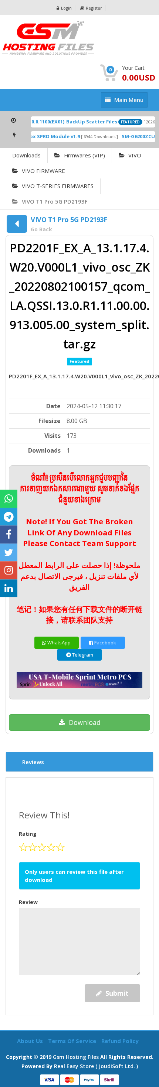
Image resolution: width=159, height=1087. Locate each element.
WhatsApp (58, 642)
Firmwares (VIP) (84, 155)
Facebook (104, 642)
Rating (28, 833)
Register (94, 8)
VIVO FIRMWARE (43, 170)
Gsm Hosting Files (76, 1056)
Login (66, 8)
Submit (117, 993)
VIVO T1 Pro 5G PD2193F (55, 201)
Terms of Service (73, 1041)
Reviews (33, 762)
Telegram (82, 654)
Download (85, 722)
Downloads (26, 155)
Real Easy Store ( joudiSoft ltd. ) (96, 1066)
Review (28, 902)
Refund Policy (120, 1041)
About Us (30, 1041)
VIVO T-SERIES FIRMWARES (58, 186)
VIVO (134, 155)
